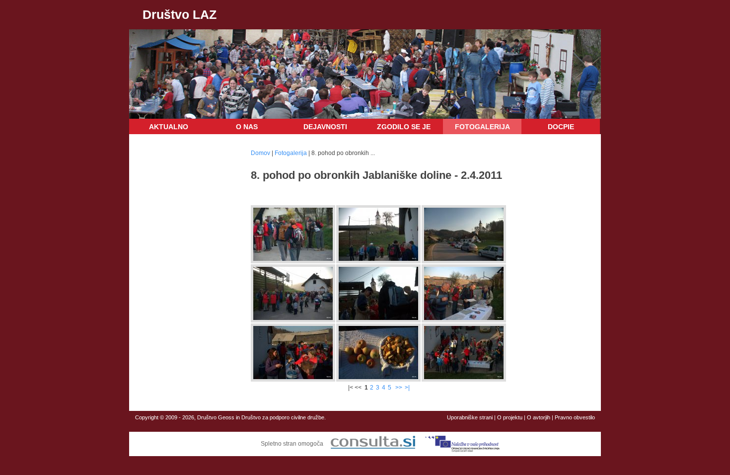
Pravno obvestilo (575, 417)
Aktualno (168, 127)
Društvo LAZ (180, 14)
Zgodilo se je (404, 127)
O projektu (509, 417)
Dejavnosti (325, 127)
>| (407, 387)
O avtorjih (538, 417)
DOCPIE (561, 127)
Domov (260, 153)
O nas (247, 127)
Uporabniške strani (470, 417)
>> (398, 387)
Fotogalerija (482, 127)
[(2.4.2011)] (293, 258)
